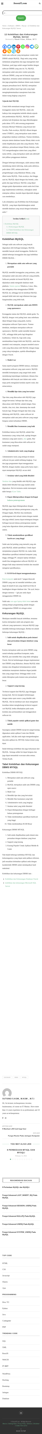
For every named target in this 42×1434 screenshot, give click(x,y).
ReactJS (5, 1353)
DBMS (18, 26)
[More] (18, 51)
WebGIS (5, 1360)
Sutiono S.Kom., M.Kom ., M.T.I (18, 1099)
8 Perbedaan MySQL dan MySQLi (16, 1187)
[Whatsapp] (23, 47)
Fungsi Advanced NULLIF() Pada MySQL (18, 1216)
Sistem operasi (14, 286)
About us (4, 1423)
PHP (4, 1327)
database (7, 1077)
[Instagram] (27, 47)
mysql (24, 1077)
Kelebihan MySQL (11, 224)
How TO (5, 1302)
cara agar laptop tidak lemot (20, 601)
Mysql (24, 26)
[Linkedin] (14, 47)
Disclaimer (36, 1423)
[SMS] (36, 47)
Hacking (5, 1380)
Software (11, 26)
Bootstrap (5, 1386)
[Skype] (14, 51)
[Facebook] (5, 47)
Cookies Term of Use (21, 1425)
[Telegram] (32, 47)
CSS (4, 1269)
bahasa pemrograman (16, 500)
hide (27, 219)
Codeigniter (6, 1321)
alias (25, 439)
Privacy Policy (22, 1423)
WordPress (6, 1374)
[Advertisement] (21, 980)
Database (5, 1399)
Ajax (4, 1288)
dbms (16, 1077)
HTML (5, 1263)
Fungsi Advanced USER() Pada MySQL (18, 1224)
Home (4, 26)
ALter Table (16, 492)
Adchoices (29, 1423)
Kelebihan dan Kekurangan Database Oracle (21, 879)
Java (4, 1315)
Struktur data (7, 481)
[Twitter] (9, 47)
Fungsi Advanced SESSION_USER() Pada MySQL (19, 1207)
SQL (4, 1341)
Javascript (6, 1276)
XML (4, 1347)
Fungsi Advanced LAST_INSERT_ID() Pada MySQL (19, 1196)
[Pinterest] (18, 47)
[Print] (5, 51)
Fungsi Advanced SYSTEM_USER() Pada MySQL (19, 1233)
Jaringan (5, 1392)
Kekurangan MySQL (15, 227)
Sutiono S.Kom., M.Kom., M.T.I (25, 39)
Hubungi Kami (12, 1423)
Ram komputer (7, 579)
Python (5, 1308)
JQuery (5, 1282)
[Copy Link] (9, 51)
